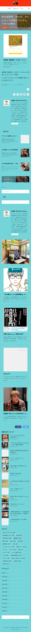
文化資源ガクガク (8, 535)
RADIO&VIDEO (16, 555)
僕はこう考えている (18, 558)
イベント (6, 558)
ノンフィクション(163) (12, 84)
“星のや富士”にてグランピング (17, 504)
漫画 (19, 546)
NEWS (17, 561)
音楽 (13, 541)
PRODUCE (7, 538)
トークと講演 (16, 552)
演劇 (20, 541)
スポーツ (12, 549)
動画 (19, 535)
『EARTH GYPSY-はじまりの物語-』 (18, 519)
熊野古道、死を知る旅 (15, 473)
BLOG (21, 8)
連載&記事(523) (5, 84)
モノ (5, 549)
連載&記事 (5, 27)
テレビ (5, 555)
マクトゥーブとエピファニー (17, 458)
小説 (15, 544)
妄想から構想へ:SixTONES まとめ (18, 465)
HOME (9, 8)
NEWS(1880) (20, 84)
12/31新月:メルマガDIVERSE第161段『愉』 (14, 150)
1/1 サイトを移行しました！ (9, 136)
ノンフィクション (8, 546)
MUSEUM (7, 544)
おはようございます (9, 532)
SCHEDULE (16, 8)
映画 (5, 541)
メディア (6, 552)
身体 (20, 549)
